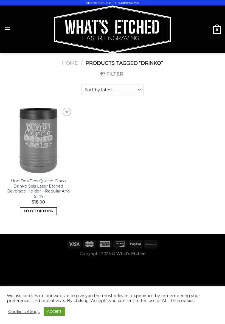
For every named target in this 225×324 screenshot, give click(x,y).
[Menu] (7, 29)
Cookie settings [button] (24, 311)
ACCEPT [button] (54, 311)
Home (70, 63)
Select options (38, 211)
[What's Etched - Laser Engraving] (112, 29)
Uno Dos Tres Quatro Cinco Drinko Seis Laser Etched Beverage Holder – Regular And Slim (38, 188)
